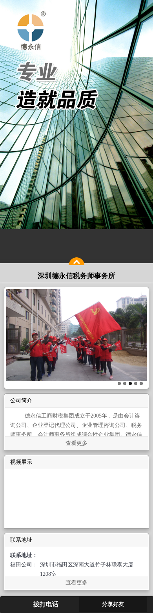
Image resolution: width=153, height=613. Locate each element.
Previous (12, 336)
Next (141, 336)
